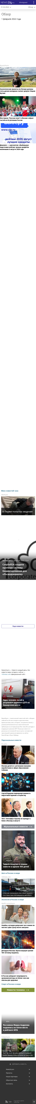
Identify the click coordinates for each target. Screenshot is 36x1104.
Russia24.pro (4, 65)
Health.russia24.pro (8, 903)
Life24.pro (4, 495)
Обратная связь (11, 1080)
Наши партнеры (12, 1076)
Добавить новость (19, 1064)
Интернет (6, 560)
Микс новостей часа (9, 491)
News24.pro (10, 1069)
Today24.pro (6, 1037)
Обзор (6, 14)
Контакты (9, 1084)
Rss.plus (4, 744)
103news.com (6, 674)
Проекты (9, 1073)
